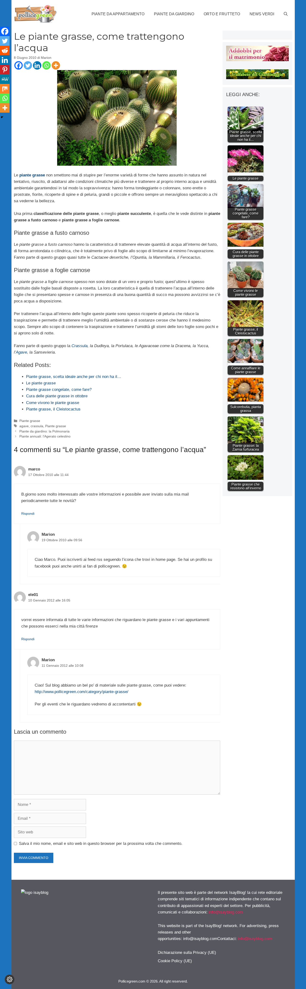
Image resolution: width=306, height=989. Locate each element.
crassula (37, 426)
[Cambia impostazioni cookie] (9, 979)
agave (24, 426)
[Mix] (5, 88)
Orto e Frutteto (222, 14)
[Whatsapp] (46, 65)
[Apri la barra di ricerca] (285, 14)
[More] (56, 65)
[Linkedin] (37, 65)
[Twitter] (28, 65)
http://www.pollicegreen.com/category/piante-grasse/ (81, 691)
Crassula (79, 346)
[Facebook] (18, 65)
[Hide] (2, 117)
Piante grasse (29, 421)
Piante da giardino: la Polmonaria (44, 431)
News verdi (262, 14)
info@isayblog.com (226, 912)
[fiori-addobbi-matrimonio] (257, 60)
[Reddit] (5, 50)
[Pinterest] (5, 69)
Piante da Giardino (174, 14)
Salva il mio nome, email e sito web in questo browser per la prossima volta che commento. (100, 843)
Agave (21, 352)
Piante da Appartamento (118, 14)
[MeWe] (5, 79)
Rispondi (27, 513)
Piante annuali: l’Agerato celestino (45, 436)
